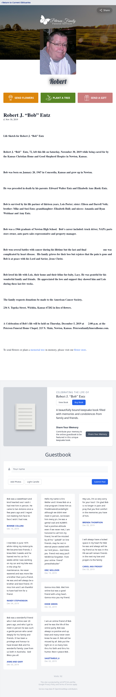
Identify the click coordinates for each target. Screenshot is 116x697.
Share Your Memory (97, 434)
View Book (63, 402)
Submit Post (100, 481)
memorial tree (37, 349)
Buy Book (79, 402)
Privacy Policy (50, 684)
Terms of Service (65, 684)
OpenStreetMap (61, 689)
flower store (80, 349)
